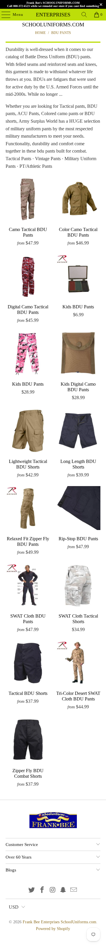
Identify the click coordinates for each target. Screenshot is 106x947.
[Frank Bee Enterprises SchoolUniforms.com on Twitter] (31, 890)
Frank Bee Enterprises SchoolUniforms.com (53, 14)
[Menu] (3, 14)
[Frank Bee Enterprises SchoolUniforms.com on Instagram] (52, 890)
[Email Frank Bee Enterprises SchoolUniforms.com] (73, 890)
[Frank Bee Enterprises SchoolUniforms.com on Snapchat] (63, 890)
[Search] (84, 14)
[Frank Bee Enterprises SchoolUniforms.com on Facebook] (42, 890)
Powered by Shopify (53, 929)
